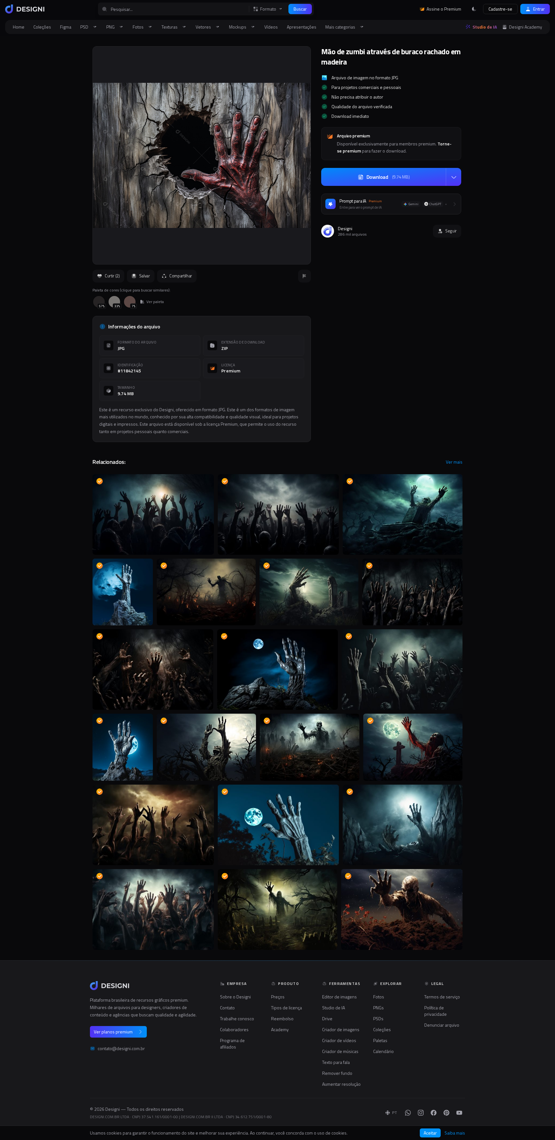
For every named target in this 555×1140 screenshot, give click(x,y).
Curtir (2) (112, 276)
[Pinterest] (446, 1112)
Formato (268, 9)
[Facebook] (433, 1112)
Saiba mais (455, 1133)
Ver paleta (155, 301)
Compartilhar (180, 276)
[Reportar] (304, 276)
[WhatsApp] (408, 1112)
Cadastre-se (500, 8)
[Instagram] (421, 1112)
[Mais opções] (453, 177)
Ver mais (454, 462)
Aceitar (430, 1132)
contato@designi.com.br (121, 1048)
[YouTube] (459, 1112)
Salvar (144, 276)
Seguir (451, 231)
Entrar (539, 8)
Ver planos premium (113, 1031)
